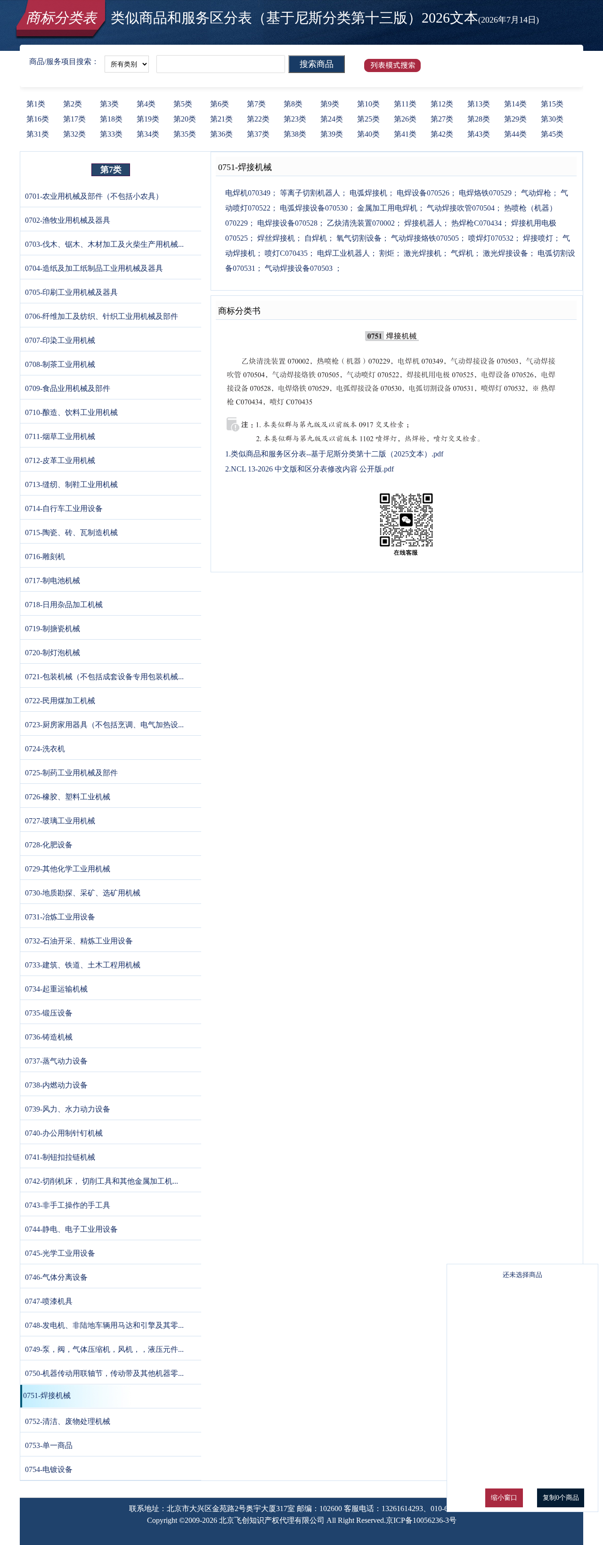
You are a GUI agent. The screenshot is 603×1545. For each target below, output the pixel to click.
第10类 (368, 104)
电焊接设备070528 (286, 223)
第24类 (331, 119)
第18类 (111, 119)
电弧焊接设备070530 (313, 208)
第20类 (184, 119)
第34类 (148, 134)
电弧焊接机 (367, 193)
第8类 (293, 104)
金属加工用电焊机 (386, 208)
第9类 (329, 104)
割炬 (385, 253)
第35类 (184, 134)
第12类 (442, 104)
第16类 (37, 119)
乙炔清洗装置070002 (360, 223)
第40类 (368, 134)
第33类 (111, 134)
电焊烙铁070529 (484, 193)
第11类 (405, 104)
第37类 (258, 134)
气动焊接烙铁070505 (424, 238)
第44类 (515, 134)
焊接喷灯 (537, 238)
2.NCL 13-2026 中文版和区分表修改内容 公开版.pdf (309, 469)
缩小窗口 (504, 1497)
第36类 (221, 134)
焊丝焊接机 (275, 238)
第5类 (182, 104)
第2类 (72, 104)
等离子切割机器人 (309, 193)
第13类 (478, 104)
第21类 (221, 119)
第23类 (295, 119)
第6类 (219, 104)
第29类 (515, 119)
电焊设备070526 (422, 193)
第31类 (37, 134)
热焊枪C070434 (475, 223)
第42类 (442, 134)
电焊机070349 (247, 193)
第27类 (442, 119)
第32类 (74, 134)
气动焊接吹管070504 (460, 208)
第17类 (74, 119)
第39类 (331, 134)
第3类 (109, 104)
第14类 (515, 104)
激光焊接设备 (504, 253)
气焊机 (461, 253)
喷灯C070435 (285, 253)
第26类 (405, 119)
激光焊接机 (421, 253)
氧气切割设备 (358, 238)
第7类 (256, 104)
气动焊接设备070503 (298, 268)
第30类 (552, 119)
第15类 (552, 104)
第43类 (478, 134)
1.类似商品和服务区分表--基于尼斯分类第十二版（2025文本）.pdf (334, 454)
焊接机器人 (422, 223)
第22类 (258, 119)
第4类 (146, 104)
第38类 (295, 134)
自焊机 (314, 238)
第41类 (405, 134)
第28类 (478, 119)
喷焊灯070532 (489, 238)
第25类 (368, 119)
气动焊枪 (535, 193)
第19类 (148, 119)
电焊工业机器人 (342, 253)
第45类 (552, 134)
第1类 (35, 104)
